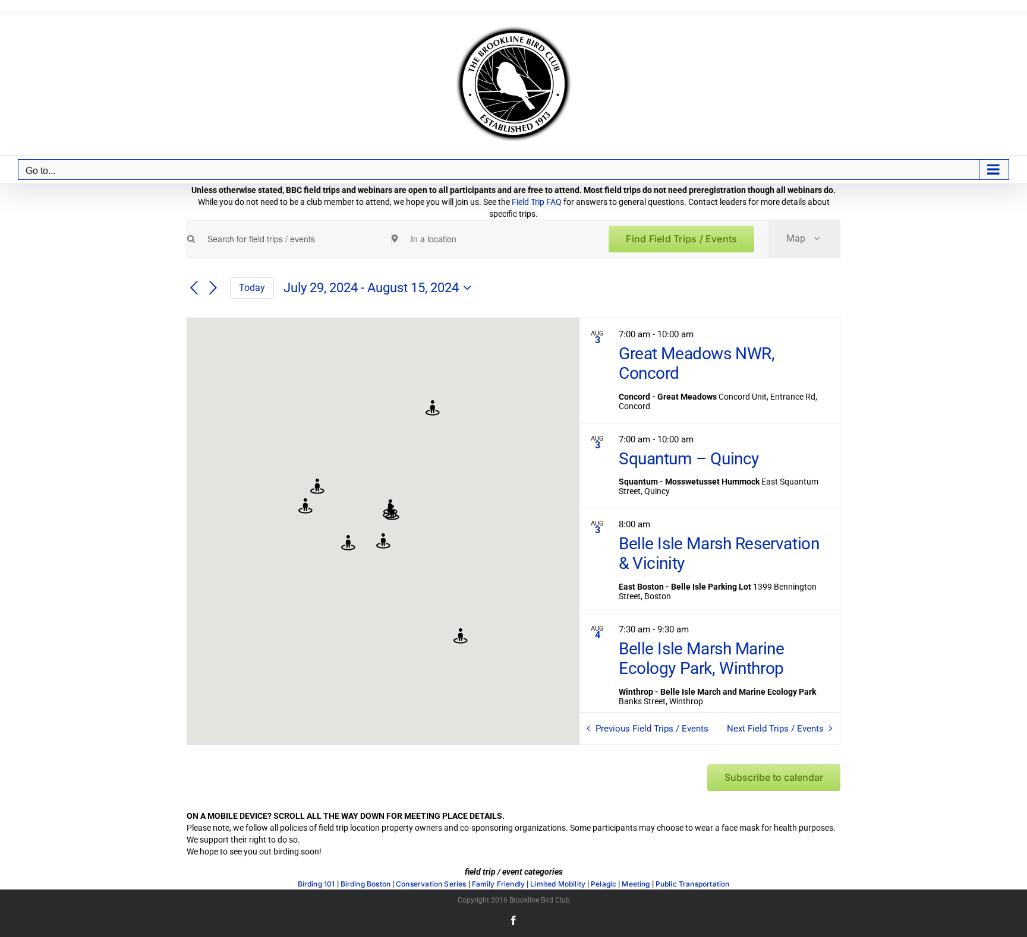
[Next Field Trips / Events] (213, 288)
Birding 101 (316, 884)
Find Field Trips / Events (681, 239)
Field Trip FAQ (537, 202)
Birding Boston (366, 884)
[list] (709, 515)
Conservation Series (431, 884)
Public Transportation (693, 884)
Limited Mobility (557, 884)
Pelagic (603, 884)
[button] (317, 487)
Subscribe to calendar (773, 777)
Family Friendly (498, 884)
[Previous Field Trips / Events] (194, 288)
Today (252, 287)
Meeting (636, 884)
